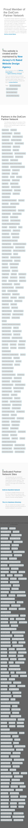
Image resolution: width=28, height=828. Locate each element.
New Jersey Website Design (15, 85)
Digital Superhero (4, 582)
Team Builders (5, 401)
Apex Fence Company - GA (7, 143)
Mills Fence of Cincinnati (14, 689)
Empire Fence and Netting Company (9, 210)
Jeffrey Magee (5, 277)
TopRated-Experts (14, 796)
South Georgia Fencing (6, 388)
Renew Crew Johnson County (7, 361)
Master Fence (21, 297)
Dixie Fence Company (14, 582)
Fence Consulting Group (15, 220)
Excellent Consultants (17, 213)
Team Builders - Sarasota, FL (15, 401)
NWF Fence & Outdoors (6, 334)
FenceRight (4, 227)
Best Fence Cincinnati (6, 150)
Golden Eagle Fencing (5, 632)
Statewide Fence (5, 394)
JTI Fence (4, 280)
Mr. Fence (4, 321)
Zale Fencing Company (19, 451)
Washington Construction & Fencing (8, 441)
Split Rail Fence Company (18, 388)
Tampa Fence (17, 398)
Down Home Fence (4, 592)
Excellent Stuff (5, 217)
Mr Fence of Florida (15, 317)
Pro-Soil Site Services (6, 351)
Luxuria (3, 290)
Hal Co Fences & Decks (5, 642)
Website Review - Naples (6, 448)
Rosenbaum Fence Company (6, 746)
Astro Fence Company (6, 146)
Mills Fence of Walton (6, 314)
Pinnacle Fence (21, 344)
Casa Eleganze (5, 166)
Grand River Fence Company (7, 247)
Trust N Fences (13, 803)
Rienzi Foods (18, 361)
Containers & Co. (16, 170)
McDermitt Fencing (17, 682)
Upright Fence (14, 438)
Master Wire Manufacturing (6, 682)
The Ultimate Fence (20, 411)
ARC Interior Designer (19, 143)
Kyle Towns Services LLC (7, 284)
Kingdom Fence (22, 280)
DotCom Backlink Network (7, 190)
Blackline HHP (15, 150)
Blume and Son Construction (7, 156)
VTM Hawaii (22, 438)
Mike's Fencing (14, 307)
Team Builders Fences (17, 404)
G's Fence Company (6, 237)
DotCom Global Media (10, 34)
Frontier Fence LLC (15, 233)
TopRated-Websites (14, 428)
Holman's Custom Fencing (7, 260)
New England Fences (17, 331)
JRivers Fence (22, 277)
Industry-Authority (14, 267)
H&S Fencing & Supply (6, 250)
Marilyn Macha (13, 297)
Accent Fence (12, 528)
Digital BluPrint (5, 183)
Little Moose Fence (19, 287)
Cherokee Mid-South (6, 170)
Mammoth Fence (16, 294)
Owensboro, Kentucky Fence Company (9, 341)
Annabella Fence (4, 538)
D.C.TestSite (19, 176)
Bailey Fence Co (16, 146)
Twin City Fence (22, 803)
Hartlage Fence (5, 257)
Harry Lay (14, 642)
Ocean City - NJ (17, 334)
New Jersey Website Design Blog (13, 95)
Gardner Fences (16, 237)
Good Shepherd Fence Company (18, 632)
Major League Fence (6, 294)
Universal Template (5, 438)
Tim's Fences (22, 786)
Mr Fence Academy (5, 317)
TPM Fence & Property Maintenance (9, 431)
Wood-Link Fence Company (7, 451)
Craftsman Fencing (5, 173)
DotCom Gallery (17, 190)
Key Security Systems (13, 280)
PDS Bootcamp (22, 341)
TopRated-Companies (15, 421)
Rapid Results (15, 736)
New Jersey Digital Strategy (12, 92)
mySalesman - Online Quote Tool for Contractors (11, 324)
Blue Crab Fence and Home (20, 153)
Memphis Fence (5, 304)
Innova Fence (14, 270)
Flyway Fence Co (16, 230)
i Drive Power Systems (14, 264)
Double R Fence (16, 193)
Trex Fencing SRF (22, 431)
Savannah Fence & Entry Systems (8, 374)
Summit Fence (14, 394)
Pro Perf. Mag (13, 347)
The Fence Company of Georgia (8, 411)
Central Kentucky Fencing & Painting (17, 166)
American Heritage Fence (17, 136)
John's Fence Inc (14, 277)
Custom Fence (5, 176)
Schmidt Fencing (21, 374)
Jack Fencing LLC (22, 274)
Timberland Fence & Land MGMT (8, 418)
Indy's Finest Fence (5, 270)
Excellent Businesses (6, 213)
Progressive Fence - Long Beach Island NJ (10, 354)
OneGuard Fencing (5, 337)
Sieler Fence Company (16, 381)
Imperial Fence (5, 267)
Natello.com (16, 327)
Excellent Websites (14, 217)
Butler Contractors (14, 160)
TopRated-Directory (4, 796)
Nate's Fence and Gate (6, 327)
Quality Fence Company (5, 736)
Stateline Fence (17, 391)
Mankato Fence (5, 297)
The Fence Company (16, 408)
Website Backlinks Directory (7, 445)
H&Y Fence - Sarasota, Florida (19, 250)
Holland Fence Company (15, 257)
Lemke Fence (16, 284)
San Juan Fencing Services (7, 371)
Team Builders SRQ (5, 408)
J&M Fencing (13, 274)
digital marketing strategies (14, 73)
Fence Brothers (5, 220)
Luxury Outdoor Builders (12, 290)
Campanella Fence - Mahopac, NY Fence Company (11, 163)
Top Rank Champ (5, 421)
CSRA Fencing (14, 173)
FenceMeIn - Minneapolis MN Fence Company (10, 223)
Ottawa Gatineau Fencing (17, 337)
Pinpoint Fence (5, 347)
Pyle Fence (23, 354)
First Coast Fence (13, 227)
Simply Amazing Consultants (7, 384)
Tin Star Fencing (20, 418)
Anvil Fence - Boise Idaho (15, 538)
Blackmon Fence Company (7, 153)
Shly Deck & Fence (5, 381)
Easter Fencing (5, 203)
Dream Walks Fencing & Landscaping (9, 200)
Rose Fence (17, 364)
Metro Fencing (13, 304)
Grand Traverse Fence (20, 247)
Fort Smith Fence (5, 233)
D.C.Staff (12, 176)
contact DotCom (13, 82)
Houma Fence (17, 260)
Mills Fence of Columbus (5, 692)
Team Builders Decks (6, 404)
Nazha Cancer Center (6, 331)
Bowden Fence (5, 160)
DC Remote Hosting (6, 180)
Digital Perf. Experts (14, 183)
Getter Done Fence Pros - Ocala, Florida (9, 240)
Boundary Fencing (19, 156)
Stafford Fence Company (7, 391)
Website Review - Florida (19, 445)
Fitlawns (20, 227)
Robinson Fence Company (7, 364)
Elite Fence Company (15, 203)
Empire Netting (21, 210)
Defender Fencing (16, 180)
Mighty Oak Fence (5, 307)
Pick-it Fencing (13, 344)
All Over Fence (17, 133)
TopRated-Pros (5, 428)
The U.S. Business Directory (11, 502)
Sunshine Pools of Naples (7, 398)
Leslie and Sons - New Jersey (7, 287)
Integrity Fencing (5, 274)
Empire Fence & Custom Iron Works (8, 207)
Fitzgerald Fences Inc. (6, 230)
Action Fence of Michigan (7, 133)
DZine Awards (21, 200)
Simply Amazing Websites (20, 384)
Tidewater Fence (14, 786)
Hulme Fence (4, 264)
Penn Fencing (5, 344)
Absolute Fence (4, 528)
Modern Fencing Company (18, 314)
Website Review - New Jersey (19, 448)
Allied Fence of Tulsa (6, 136)
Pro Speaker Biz (22, 347)
